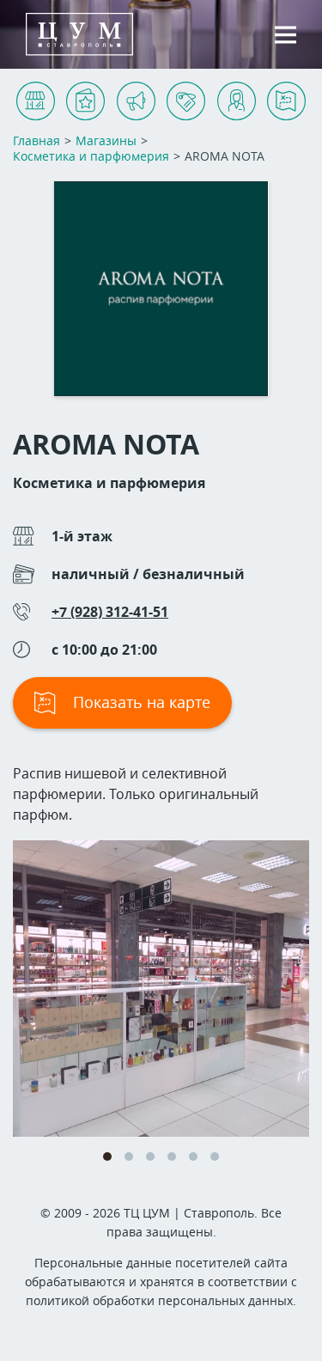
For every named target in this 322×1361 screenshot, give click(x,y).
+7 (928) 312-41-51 (110, 611)
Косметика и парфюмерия (109, 482)
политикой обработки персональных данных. (161, 1300)
